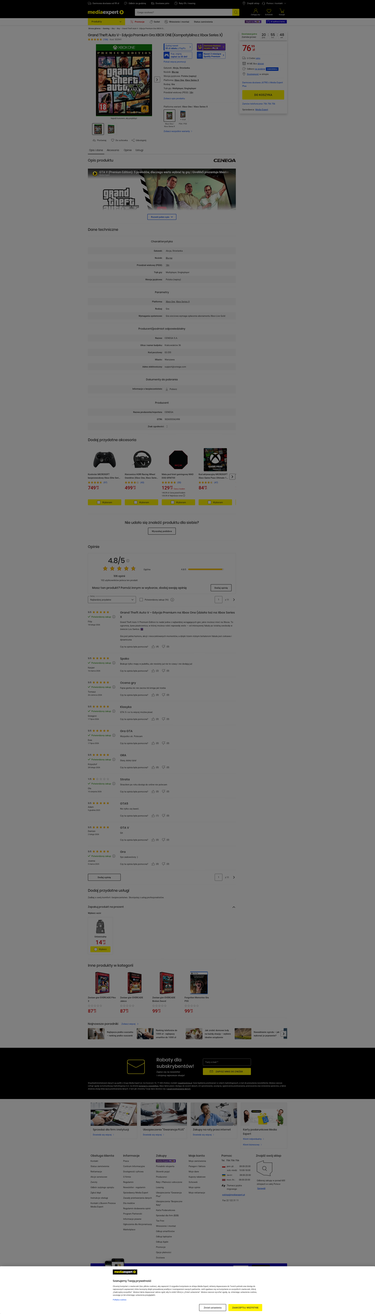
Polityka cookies (119, 1299)
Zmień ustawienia (212, 1307)
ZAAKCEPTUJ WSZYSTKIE (245, 1307)
